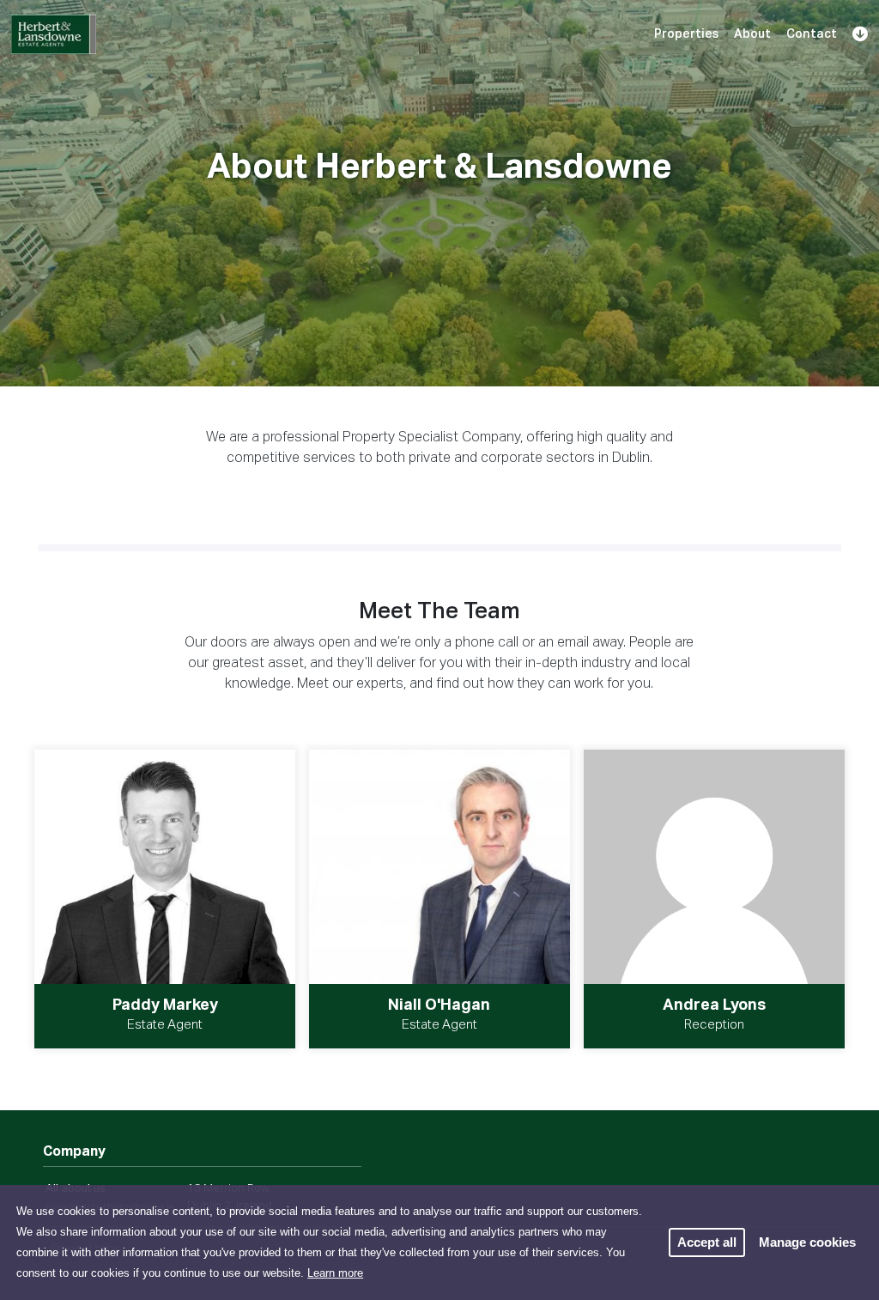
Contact (811, 34)
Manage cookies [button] (807, 1242)
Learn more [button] (335, 1273)
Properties (686, 34)
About (752, 34)
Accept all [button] (707, 1242)
